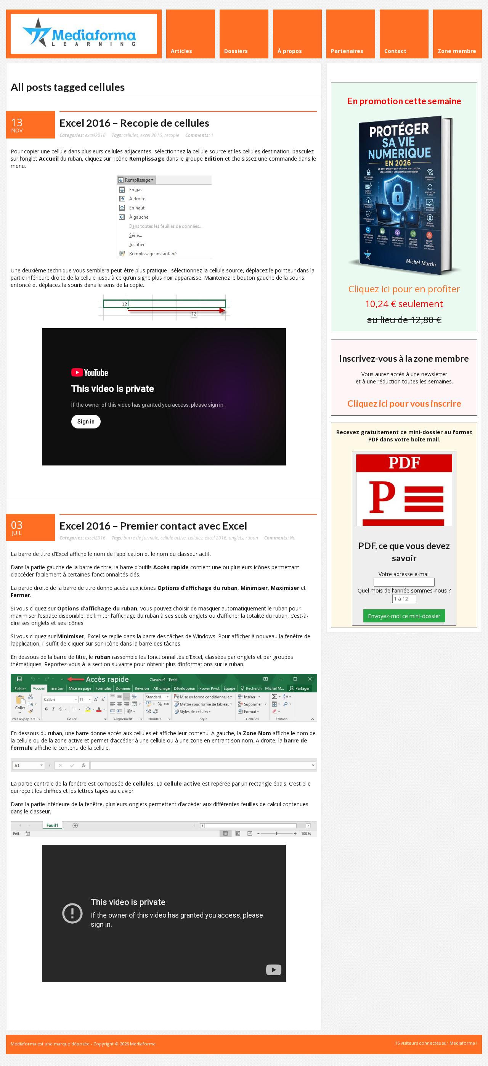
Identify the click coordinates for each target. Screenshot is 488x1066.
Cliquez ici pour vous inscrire (404, 403)
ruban (252, 538)
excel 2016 (151, 135)
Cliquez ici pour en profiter (404, 288)
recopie (171, 135)
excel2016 (95, 135)
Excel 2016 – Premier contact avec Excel (153, 525)
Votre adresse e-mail (404, 574)
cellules (131, 135)
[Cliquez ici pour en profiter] (404, 275)
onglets (236, 538)
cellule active (173, 538)
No (279, 538)
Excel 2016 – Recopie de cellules (134, 122)
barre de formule (141, 538)
